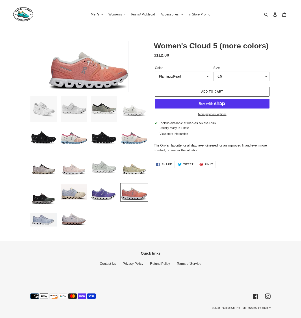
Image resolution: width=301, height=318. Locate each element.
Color (159, 68)
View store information (174, 133)
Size (216, 68)
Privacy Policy (133, 263)
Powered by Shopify (259, 307)
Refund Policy (160, 263)
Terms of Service (189, 263)
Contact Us (108, 263)
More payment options (212, 114)
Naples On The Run (234, 307)
